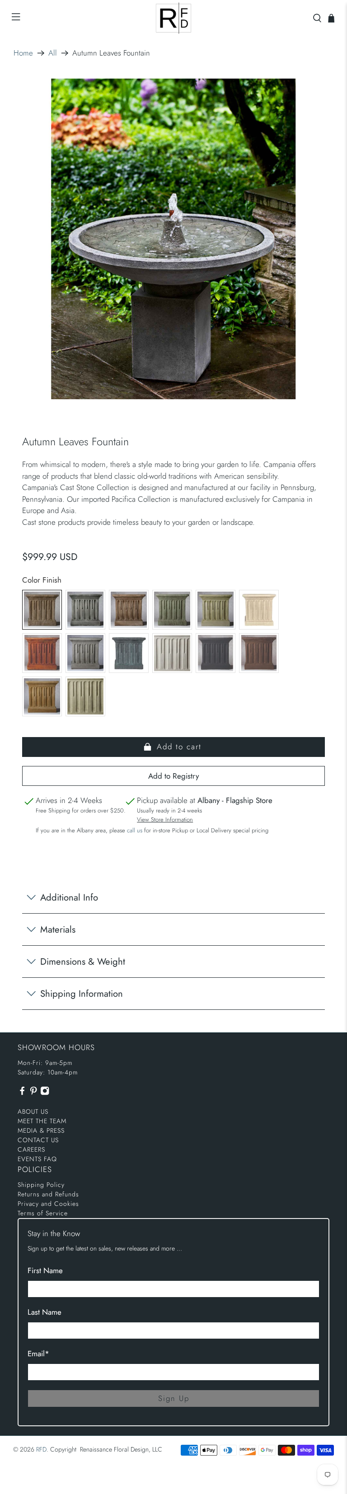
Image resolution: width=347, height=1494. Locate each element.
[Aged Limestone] (42, 610)
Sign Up (173, 1398)
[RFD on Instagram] (44, 1092)
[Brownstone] (129, 610)
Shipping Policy (41, 1184)
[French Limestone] (259, 610)
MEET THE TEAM (42, 1120)
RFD (41, 1449)
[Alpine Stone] (85, 610)
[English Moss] (215, 610)
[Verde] (85, 696)
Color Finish (41, 579)
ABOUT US (33, 1111)
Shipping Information (81, 993)
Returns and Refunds (48, 1194)
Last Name (44, 1312)
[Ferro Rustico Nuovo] (42, 653)
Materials (57, 929)
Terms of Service (43, 1213)
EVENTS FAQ (37, 1158)
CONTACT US (38, 1139)
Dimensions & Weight (82, 961)
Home (23, 53)
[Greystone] (85, 653)
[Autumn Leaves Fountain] (173, 239)
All (52, 53)
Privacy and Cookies (48, 1203)
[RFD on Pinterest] (33, 1092)
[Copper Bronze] (172, 610)
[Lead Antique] (129, 653)
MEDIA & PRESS (41, 1130)
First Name (45, 1270)
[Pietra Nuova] (259, 653)
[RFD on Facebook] (22, 1092)
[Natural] (172, 653)
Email (38, 1353)
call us (134, 830)
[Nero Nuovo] (215, 653)
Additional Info (69, 897)
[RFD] (173, 18)
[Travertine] (42, 696)
